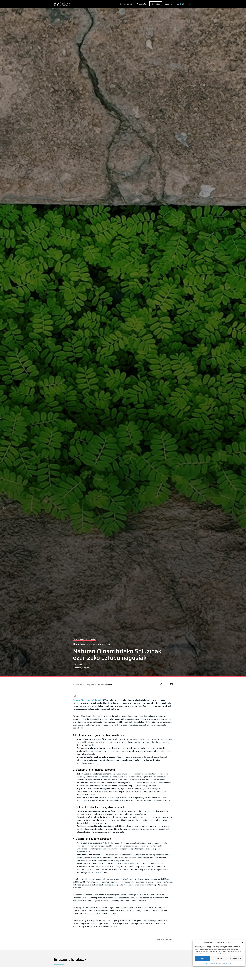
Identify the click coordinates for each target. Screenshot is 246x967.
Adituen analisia (105, 684)
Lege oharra (229, 963)
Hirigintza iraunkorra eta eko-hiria (91, 644)
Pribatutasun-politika (219, 963)
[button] (242, 942)
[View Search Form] (190, 4)
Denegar (219, 959)
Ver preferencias (235, 959)
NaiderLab (156, 4)
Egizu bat (168, 4)
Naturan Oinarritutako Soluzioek (87, 700)
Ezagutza (90, 684)
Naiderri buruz (126, 4)
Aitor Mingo (79, 667)
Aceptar (202, 959)
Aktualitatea (142, 4)
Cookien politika (209, 963)
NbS (74, 696)
